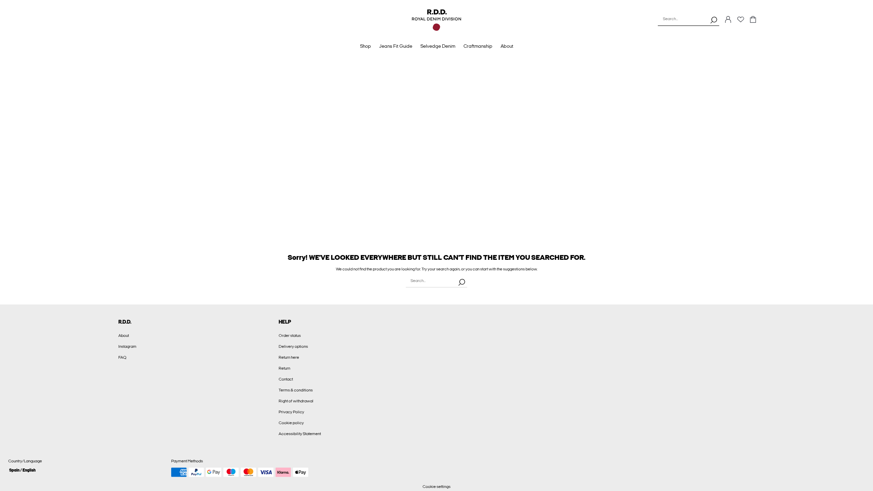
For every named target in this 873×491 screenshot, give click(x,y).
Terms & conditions (296, 390)
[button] (87, 470)
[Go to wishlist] (740, 21)
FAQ (122, 357)
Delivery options (293, 346)
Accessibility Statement (300, 433)
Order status (290, 335)
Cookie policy (291, 422)
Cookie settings (436, 486)
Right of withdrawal (296, 401)
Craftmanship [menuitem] (477, 46)
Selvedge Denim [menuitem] (437, 46)
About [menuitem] (507, 46)
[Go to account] (728, 20)
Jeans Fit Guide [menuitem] (395, 46)
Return (284, 368)
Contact (286, 379)
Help (285, 322)
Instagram (127, 346)
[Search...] (713, 19)
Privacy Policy (291, 412)
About (123, 335)
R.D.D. (124, 322)
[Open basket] (753, 20)
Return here (289, 357)
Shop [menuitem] (365, 46)
